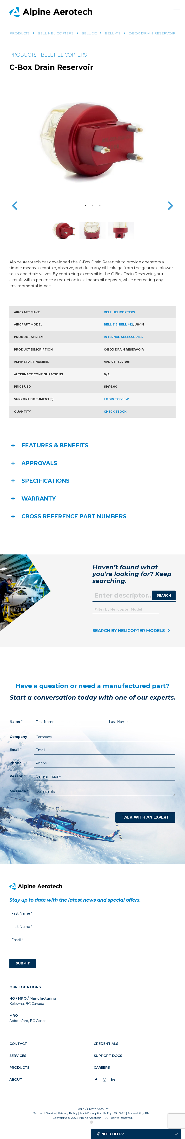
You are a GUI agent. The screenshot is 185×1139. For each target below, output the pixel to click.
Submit (23, 963)
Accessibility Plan (140, 1113)
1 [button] (85, 206)
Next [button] (170, 206)
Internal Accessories (123, 337)
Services (17, 1056)
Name (16, 721)
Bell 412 (112, 33)
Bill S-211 (120, 1113)
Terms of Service (44, 1113)
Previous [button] (14, 206)
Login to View (116, 399)
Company (18, 737)
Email (15, 750)
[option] (92, 140)
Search (164, 595)
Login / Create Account (93, 1109)
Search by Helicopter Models (128, 630)
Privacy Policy (68, 1113)
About (15, 1079)
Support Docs (108, 1056)
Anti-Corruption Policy (96, 1113)
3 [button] (99, 206)
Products (19, 33)
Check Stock (115, 411)
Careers (102, 1067)
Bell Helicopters (55, 33)
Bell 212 (89, 33)
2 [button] (92, 206)
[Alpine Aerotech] (50, 12)
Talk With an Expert (145, 817)
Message (19, 791)
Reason (18, 776)
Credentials (106, 1043)
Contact (18, 1043)
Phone (16, 763)
